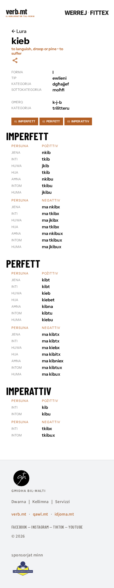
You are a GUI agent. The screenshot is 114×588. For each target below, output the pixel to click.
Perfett (51, 121)
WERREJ (76, 13)
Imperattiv (78, 121)
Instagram (40, 526)
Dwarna (18, 502)
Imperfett (24, 121)
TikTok (58, 526)
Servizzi (62, 502)
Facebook (19, 526)
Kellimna (40, 502)
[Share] (15, 60)
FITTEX (99, 13)
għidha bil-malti (28, 490)
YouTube (75, 526)
